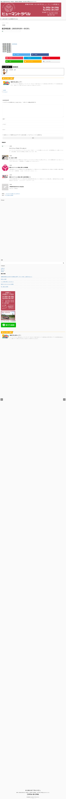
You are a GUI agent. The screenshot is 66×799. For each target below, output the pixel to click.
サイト (4, 129)
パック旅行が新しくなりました (7, 281)
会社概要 (11, 18)
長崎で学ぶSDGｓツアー (16, 82)
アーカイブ (5, 91)
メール (4, 124)
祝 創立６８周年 (13, 157)
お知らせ (4, 18)
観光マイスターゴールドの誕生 (7, 284)
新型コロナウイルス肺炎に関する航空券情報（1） (20, 177)
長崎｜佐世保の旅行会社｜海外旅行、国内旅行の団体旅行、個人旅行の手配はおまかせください (33, 792)
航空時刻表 (14, 44)
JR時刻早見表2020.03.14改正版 (16, 186)
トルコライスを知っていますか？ (12, 193)
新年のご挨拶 (3, 279)
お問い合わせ (15, 18)
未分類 (4, 90)
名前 (4, 118)
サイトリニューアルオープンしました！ (18, 148)
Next (64, 399)
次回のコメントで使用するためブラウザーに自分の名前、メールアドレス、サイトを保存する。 (23, 134)
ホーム (1, 18)
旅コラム (7, 18)
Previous (2, 399)
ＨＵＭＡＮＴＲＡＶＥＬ (33, 790)
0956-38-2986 (33, 794)
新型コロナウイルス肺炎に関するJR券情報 (18, 167)
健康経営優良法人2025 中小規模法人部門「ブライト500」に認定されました (16, 276)
